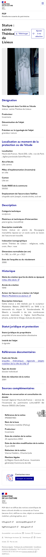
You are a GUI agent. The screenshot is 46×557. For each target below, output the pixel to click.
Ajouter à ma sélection (39, 34)
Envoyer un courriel (24, 478)
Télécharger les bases (11, 537)
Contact (28, 533)
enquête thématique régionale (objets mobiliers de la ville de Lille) (23, 362)
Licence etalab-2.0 (28, 552)
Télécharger (23, 33)
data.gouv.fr (26, 527)
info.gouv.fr (6, 522)
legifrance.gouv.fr (9, 527)
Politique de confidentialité (23, 547)
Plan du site (13, 542)
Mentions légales (7, 547)
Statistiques (26, 537)
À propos (37, 533)
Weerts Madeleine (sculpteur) (15, 295)
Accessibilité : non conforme (11, 533)
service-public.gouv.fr (24, 522)
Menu (42, 3)
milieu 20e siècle (9, 279)
